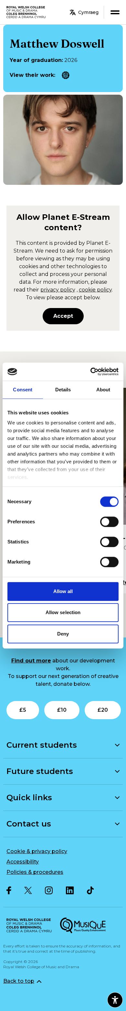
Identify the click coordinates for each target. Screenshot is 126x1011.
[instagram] (49, 890)
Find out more (31, 661)
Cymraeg (88, 12)
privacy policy (57, 290)
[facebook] (8, 890)
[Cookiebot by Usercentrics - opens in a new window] (91, 371)
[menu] (115, 12)
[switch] (109, 522)
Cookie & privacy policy (36, 851)
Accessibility (22, 862)
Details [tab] (63, 389)
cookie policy (95, 290)
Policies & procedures (34, 872)
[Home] (26, 12)
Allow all (63, 591)
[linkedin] (70, 890)
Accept (63, 316)
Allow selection (63, 612)
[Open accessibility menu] (115, 1000)
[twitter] (28, 890)
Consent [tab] (22, 389)
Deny (63, 633)
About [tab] (103, 389)
